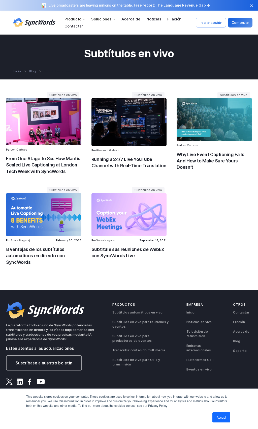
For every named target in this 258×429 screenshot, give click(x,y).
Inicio (17, 71)
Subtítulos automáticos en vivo (137, 312)
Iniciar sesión (211, 22)
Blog (32, 71)
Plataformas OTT (200, 360)
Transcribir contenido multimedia (138, 350)
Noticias (153, 19)
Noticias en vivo (199, 322)
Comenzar (240, 22)
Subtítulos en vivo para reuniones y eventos (140, 324)
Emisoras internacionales (198, 348)
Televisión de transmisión (197, 334)
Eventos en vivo (199, 369)
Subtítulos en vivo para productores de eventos (132, 338)
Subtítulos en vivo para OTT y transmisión (136, 362)
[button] (74, 19)
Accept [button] (221, 417)
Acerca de (130, 19)
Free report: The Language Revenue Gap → (172, 5)
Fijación (174, 19)
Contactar (73, 26)
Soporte (240, 351)
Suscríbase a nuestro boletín (44, 362)
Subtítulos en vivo (58, 71)
